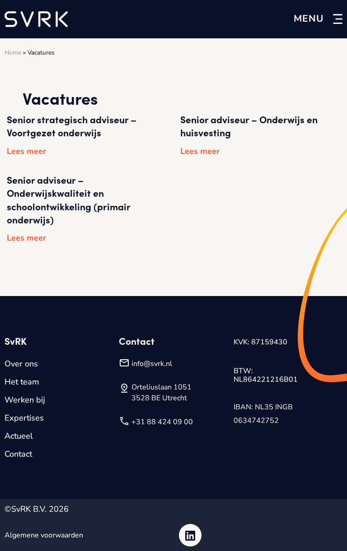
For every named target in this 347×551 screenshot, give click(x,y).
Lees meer (26, 151)
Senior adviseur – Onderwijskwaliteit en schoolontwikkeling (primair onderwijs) (68, 199)
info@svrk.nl (151, 364)
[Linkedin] (190, 535)
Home (13, 52)
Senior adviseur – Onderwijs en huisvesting (249, 125)
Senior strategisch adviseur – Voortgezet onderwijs (71, 125)
